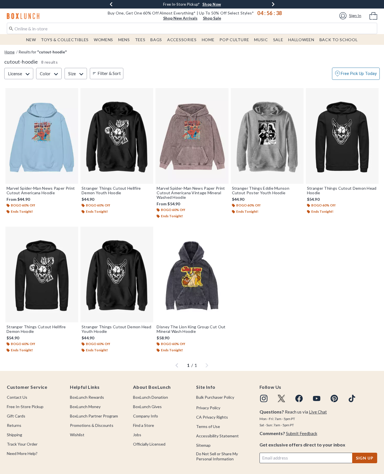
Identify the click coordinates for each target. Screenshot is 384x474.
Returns (14, 425)
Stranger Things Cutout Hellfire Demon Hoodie (36, 329)
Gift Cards (16, 416)
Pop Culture (234, 39)
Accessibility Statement (217, 435)
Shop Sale (212, 18)
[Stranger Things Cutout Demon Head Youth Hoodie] (116, 274)
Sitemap (203, 445)
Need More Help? (22, 453)
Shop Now (211, 4)
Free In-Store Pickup (25, 406)
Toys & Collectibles (65, 39)
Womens (103, 39)
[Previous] (111, 4)
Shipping (14, 434)
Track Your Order (22, 444)
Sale (278, 39)
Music (261, 39)
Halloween (301, 39)
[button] (351, 15)
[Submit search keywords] (11, 28)
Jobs (137, 434)
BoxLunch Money (85, 406)
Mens (124, 39)
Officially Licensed (149, 444)
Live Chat (318, 411)
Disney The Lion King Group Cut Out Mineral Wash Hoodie (191, 329)
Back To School (338, 39)
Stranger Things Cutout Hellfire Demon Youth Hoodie (111, 190)
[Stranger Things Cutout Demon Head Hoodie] (342, 136)
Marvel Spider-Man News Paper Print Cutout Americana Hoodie (41, 190)
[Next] (273, 4)
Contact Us (17, 397)
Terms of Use (208, 426)
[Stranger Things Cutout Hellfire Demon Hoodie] (41, 274)
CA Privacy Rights (212, 417)
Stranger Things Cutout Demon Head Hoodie (342, 190)
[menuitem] (373, 15)
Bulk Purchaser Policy (215, 397)
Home (208, 39)
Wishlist (77, 434)
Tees (140, 39)
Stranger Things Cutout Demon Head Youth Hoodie (116, 329)
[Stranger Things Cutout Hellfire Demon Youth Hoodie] (116, 136)
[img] (264, 398)
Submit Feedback (301, 433)
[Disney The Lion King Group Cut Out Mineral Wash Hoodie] (191, 274)
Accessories (182, 39)
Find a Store (143, 425)
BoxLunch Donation (150, 397)
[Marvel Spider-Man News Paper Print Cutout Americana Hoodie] (41, 136)
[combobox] (192, 28)
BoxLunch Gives (147, 406)
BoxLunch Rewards (87, 397)
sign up (364, 458)
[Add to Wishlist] (72, 94)
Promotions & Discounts (91, 425)
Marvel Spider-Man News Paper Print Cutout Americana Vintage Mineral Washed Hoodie (191, 193)
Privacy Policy (208, 407)
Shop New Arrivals (180, 18)
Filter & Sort (109, 73)
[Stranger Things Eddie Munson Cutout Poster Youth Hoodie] (267, 136)
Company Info (145, 416)
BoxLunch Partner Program (94, 416)
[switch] (356, 74)
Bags (156, 39)
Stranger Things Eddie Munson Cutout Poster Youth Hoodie (260, 190)
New (31, 39)
